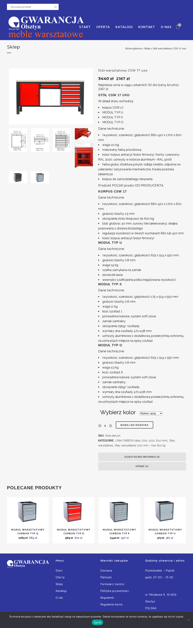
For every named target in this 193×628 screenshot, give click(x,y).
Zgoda (97, 622)
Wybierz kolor (118, 412)
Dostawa (106, 570)
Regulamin (107, 597)
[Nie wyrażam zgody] (188, 620)
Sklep (147, 48)
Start (59, 570)
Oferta (60, 577)
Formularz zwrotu (112, 584)
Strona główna (133, 48)
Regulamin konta (111, 604)
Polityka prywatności (114, 590)
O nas (59, 597)
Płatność (106, 577)
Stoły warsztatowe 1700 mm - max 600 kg (140, 445)
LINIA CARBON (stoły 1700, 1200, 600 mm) (141, 440)
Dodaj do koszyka (134, 425)
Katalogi (61, 590)
